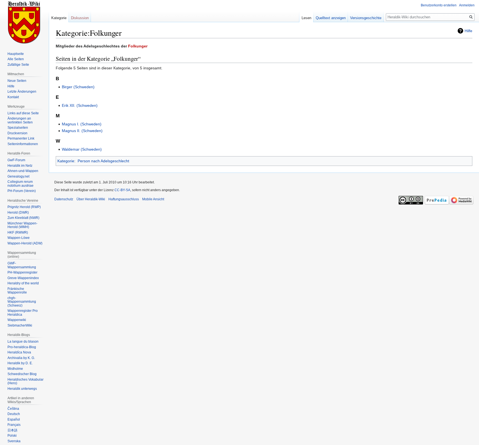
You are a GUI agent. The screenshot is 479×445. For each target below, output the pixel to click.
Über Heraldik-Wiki (91, 199)
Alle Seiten (15, 59)
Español (13, 419)
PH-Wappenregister (22, 272)
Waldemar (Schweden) (82, 149)
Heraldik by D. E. (20, 363)
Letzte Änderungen (21, 91)
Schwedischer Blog (22, 374)
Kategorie (65, 161)
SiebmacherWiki (19, 325)
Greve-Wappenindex (23, 278)
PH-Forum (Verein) (21, 191)
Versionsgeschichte (365, 18)
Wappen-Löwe (18, 238)
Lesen (306, 18)
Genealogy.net (18, 176)
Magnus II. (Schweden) (82, 130)
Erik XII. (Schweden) (80, 105)
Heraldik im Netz (19, 166)
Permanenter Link (20, 138)
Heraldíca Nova (19, 352)
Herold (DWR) (18, 212)
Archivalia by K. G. (21, 358)
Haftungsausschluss (123, 199)
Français (14, 425)
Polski (12, 436)
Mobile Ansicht (153, 199)
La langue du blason (23, 341)
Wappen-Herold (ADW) (24, 243)
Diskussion (80, 18)
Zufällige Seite (18, 65)
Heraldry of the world (23, 283)
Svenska (14, 441)
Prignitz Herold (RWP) (24, 207)
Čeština (13, 409)
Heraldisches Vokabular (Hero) (25, 381)
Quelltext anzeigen (331, 18)
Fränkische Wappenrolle (17, 291)
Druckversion (17, 133)
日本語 (12, 430)
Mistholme (15, 369)
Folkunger (137, 46)
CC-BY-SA (122, 190)
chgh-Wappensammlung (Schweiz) (21, 301)
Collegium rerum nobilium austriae (20, 184)
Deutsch (13, 414)
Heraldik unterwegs (22, 389)
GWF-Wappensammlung (21, 265)
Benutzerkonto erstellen (439, 5)
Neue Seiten (16, 81)
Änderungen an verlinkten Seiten (20, 120)
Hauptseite (15, 54)
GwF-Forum (16, 160)
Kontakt (13, 97)
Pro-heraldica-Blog (21, 347)
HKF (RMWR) (17, 232)
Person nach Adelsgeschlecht (103, 161)
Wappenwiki (16, 320)
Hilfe (468, 31)
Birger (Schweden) (78, 87)
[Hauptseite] (24, 22)
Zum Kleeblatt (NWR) (23, 218)
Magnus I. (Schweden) (81, 124)
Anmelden (467, 5)
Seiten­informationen (22, 144)
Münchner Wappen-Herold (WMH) (22, 225)
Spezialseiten (17, 128)
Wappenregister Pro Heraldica (22, 313)
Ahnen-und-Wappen (22, 171)
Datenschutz (63, 199)
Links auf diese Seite (23, 113)
